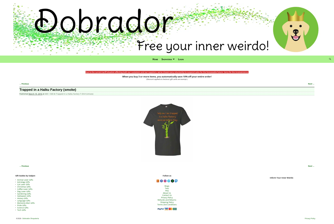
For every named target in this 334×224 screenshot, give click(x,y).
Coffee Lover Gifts (24, 189)
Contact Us (167, 195)
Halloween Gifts (24, 196)
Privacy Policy (167, 197)
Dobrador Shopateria (30, 218)
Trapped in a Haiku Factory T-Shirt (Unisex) (74, 94)
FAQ (167, 190)
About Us (167, 193)
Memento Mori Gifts (26, 203)
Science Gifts (22, 207)
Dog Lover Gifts (23, 191)
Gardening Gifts (24, 194)
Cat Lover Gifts (23, 184)
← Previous (24, 84)
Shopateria (167, 59)
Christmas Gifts (24, 186)
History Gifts (22, 198)
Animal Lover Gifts (25, 180)
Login (181, 59)
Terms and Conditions (167, 204)
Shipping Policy (167, 202)
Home (155, 59)
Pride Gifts (21, 205)
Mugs (167, 186)
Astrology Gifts (23, 182)
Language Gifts (23, 200)
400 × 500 (49, 94)
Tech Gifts (21, 210)
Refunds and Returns (167, 200)
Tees (167, 188)
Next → (311, 84)
